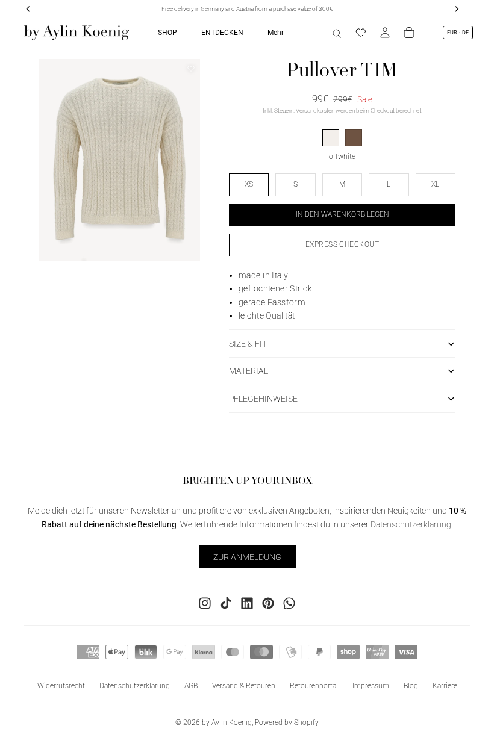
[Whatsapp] (289, 603)
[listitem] (275, 32)
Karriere (445, 686)
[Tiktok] (226, 603)
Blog (411, 686)
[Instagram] (205, 603)
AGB (191, 686)
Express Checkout (342, 244)
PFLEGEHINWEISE (263, 398)
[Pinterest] (268, 603)
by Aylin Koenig (227, 722)
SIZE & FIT (248, 344)
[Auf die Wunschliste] (191, 68)
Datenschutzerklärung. (411, 524)
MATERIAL (248, 371)
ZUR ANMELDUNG (247, 557)
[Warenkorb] (409, 32)
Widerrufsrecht (61, 686)
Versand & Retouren (243, 686)
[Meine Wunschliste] (361, 32)
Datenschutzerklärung (134, 686)
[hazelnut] (353, 137)
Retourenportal (314, 686)
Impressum (370, 686)
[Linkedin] (247, 603)
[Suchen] (337, 32)
